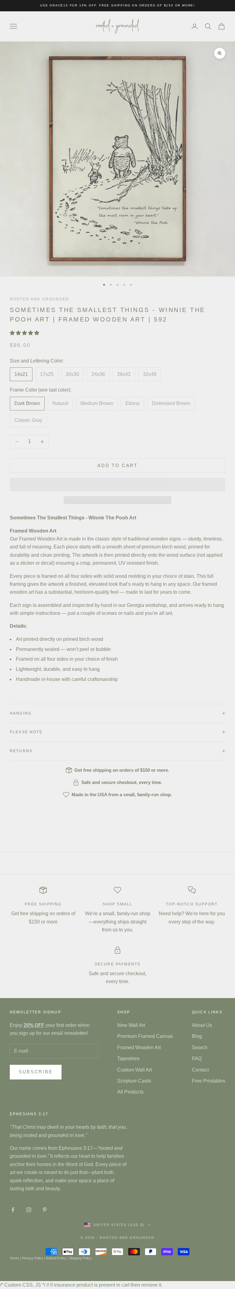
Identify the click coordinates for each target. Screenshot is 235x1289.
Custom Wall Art (134, 1069)
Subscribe (36, 1071)
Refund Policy (56, 1258)
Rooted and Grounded (39, 299)
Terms (14, 1258)
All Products (130, 1091)
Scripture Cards (134, 1080)
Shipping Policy (80, 1258)
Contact (200, 1069)
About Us (202, 1025)
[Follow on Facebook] (13, 1210)
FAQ (197, 1058)
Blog (197, 1036)
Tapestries (128, 1058)
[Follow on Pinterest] (45, 1210)
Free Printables (208, 1080)
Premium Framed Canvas (145, 1036)
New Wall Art (131, 1025)
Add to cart (117, 465)
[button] (25, 333)
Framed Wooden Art (139, 1047)
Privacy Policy (32, 1258)
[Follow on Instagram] (29, 1210)
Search (199, 1047)
